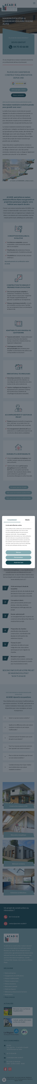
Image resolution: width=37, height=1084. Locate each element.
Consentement (12, 520)
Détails (27, 520)
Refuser (18, 552)
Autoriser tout (18, 562)
